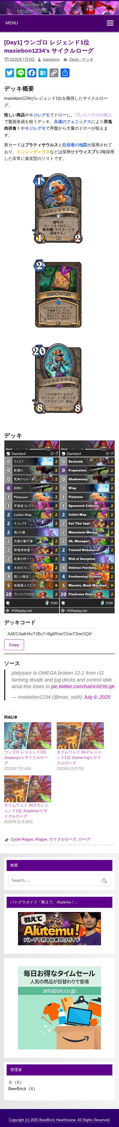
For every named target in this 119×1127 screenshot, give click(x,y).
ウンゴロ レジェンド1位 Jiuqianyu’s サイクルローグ (26, 757)
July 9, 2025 (97, 697)
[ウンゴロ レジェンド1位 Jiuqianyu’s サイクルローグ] (27, 735)
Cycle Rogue (22, 839)
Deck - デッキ (81, 59)
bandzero (51, 59)
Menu (12, 23)
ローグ (84, 839)
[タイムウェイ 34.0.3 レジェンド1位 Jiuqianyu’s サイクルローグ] (27, 788)
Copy (14, 644)
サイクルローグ (62, 839)
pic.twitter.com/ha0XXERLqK (83, 686)
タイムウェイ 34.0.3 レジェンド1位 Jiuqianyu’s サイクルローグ (26, 810)
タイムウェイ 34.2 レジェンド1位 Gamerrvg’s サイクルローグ (79, 757)
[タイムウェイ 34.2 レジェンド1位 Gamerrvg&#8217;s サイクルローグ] (80, 735)
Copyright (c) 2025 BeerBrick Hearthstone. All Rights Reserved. (59, 1120)
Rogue (41, 839)
